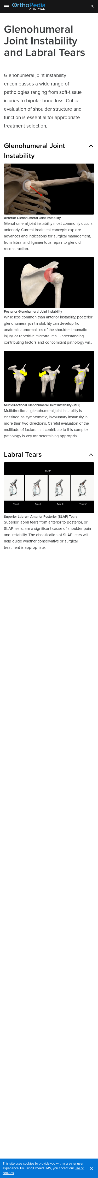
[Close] (91, 1168)
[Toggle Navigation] (7, 6)
